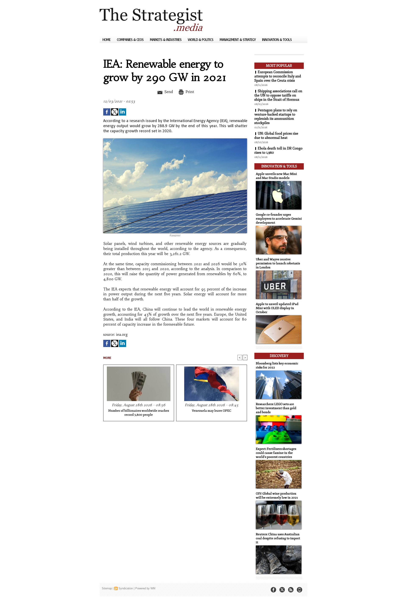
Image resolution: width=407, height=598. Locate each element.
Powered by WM (145, 588)
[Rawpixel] (175, 139)
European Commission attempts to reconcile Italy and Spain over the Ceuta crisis (277, 76)
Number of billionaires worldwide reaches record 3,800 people (138, 413)
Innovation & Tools (277, 39)
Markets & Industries (166, 39)
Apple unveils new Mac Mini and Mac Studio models (276, 176)
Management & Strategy (238, 39)
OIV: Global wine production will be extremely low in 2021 (277, 496)
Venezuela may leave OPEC (211, 411)
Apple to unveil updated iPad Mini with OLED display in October (277, 308)
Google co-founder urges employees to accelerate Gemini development (279, 219)
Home (106, 39)
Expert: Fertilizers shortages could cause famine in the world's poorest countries (276, 453)
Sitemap (107, 588)
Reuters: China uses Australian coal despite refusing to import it (278, 538)
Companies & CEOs (130, 39)
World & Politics (201, 39)
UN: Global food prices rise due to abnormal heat (276, 135)
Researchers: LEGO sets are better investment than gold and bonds (276, 408)
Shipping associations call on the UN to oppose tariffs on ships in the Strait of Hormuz (278, 95)
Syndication (125, 588)
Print (189, 91)
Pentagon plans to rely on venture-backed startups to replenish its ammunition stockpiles (275, 116)
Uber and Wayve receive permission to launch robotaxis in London (278, 263)
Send (168, 91)
